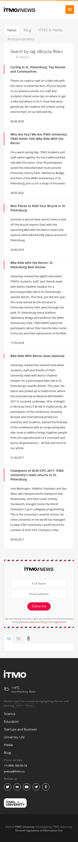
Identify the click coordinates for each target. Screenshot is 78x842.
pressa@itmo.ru (14, 771)
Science (9, 714)
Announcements (21, 39)
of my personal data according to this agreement (39, 622)
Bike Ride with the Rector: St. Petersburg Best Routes (32, 265)
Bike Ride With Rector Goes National (37, 356)
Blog (27, 30)
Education (11, 722)
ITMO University (24, 827)
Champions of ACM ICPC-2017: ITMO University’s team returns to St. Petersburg (37, 475)
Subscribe (39, 606)
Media (8, 745)
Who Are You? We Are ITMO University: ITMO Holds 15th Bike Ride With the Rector (39, 138)
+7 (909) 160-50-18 (15, 765)
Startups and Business (20, 729)
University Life (14, 737)
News (11, 30)
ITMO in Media (50, 30)
